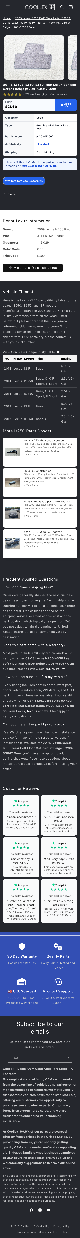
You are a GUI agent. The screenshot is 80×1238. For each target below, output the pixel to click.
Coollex (25, 1226)
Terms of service (26, 1232)
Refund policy (42, 1226)
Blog (64, 1232)
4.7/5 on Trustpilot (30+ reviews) (45, 94)
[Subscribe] (67, 1058)
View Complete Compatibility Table (29, 352)
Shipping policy (48, 1232)
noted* (25, 600)
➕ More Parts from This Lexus (33, 268)
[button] (7, 7)
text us (32, 711)
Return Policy (55, 669)
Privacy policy (61, 1226)
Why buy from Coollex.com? (24, 180)
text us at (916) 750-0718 (39, 165)
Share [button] (11, 194)
